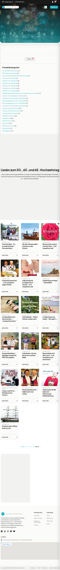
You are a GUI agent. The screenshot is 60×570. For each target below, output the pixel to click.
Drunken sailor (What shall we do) (9, 427)
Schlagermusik (6, 118)
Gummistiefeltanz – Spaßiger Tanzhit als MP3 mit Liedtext (9, 355)
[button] (45, 7)
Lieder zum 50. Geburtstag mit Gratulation (14, 98)
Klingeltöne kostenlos (8, 116)
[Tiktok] (5, 531)
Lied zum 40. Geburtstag (9, 78)
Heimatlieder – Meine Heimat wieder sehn (30, 318)
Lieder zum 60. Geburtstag (10, 83)
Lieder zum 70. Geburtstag (10, 86)
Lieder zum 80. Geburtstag (10, 88)
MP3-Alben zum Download (9, 73)
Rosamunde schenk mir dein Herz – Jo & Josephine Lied (50, 246)
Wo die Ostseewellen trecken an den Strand (30, 246)
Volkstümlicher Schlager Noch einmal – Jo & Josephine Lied (27, 284)
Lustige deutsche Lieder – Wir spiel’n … (50, 318)
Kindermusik (5, 123)
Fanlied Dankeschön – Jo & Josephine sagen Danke (9, 283)
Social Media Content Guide (10, 71)
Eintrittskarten (6, 128)
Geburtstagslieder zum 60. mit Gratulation (14, 101)
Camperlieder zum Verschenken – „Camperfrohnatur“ (9, 319)
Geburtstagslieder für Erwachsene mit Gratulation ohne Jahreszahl (20, 93)
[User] (52, 2)
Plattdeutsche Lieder (8, 126)
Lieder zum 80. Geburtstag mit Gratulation (14, 106)
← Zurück (22, 446)
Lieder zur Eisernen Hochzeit (10, 113)
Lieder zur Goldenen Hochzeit (10, 108)
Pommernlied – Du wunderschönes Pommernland (8, 246)
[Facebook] (11, 531)
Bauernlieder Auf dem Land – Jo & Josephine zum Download (49, 356)
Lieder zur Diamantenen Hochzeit (11, 111)
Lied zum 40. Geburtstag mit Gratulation (13, 96)
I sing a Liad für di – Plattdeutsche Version (8, 393)
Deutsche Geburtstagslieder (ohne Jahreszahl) (15, 76)
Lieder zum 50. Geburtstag (10, 81)
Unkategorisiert (6, 131)
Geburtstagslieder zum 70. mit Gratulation (14, 103)
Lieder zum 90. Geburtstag (10, 91)
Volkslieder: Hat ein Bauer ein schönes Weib (29, 355)
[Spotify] (2, 531)
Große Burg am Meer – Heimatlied (50, 282)
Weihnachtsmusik (7, 121)
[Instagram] (8, 531)
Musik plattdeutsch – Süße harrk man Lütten (30, 392)
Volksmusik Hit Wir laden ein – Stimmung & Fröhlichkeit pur (49, 393)
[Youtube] (14, 531)
